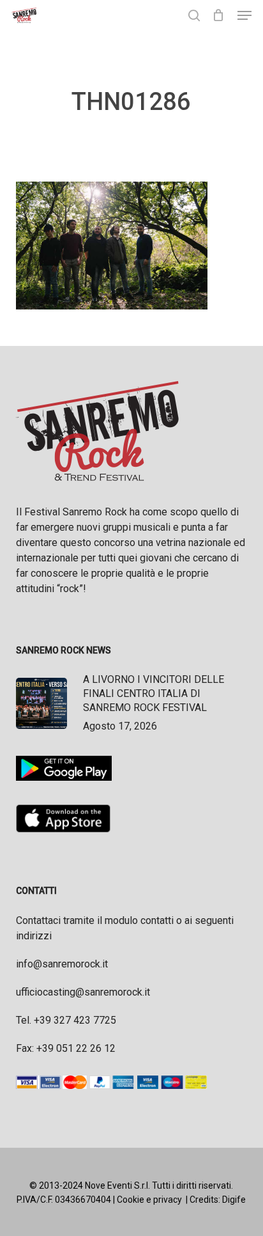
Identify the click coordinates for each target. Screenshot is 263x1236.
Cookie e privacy (149, 1199)
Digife (234, 1199)
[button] (244, 15)
